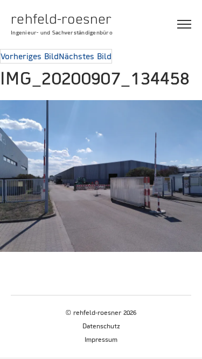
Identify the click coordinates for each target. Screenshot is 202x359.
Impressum (101, 339)
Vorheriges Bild (30, 56)
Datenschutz (101, 326)
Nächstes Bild (85, 56)
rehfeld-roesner (61, 19)
